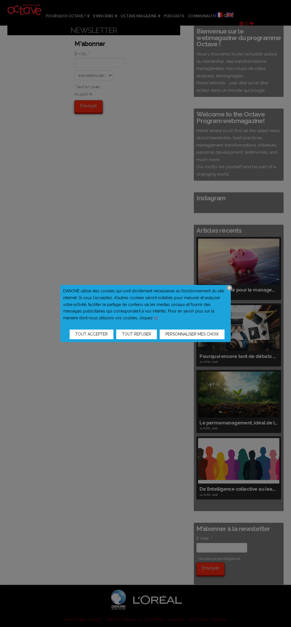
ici (156, 318)
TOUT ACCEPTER (91, 334)
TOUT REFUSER (136, 334)
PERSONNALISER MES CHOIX (192, 334)
